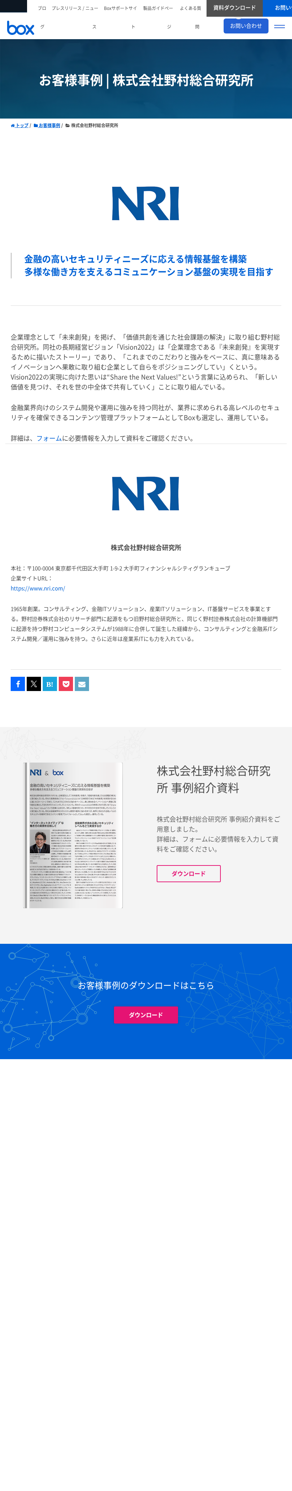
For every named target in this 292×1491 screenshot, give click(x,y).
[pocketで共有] (65, 684)
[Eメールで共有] (81, 684)
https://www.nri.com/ (38, 588)
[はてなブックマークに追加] (49, 684)
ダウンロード (189, 873)
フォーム (49, 438)
